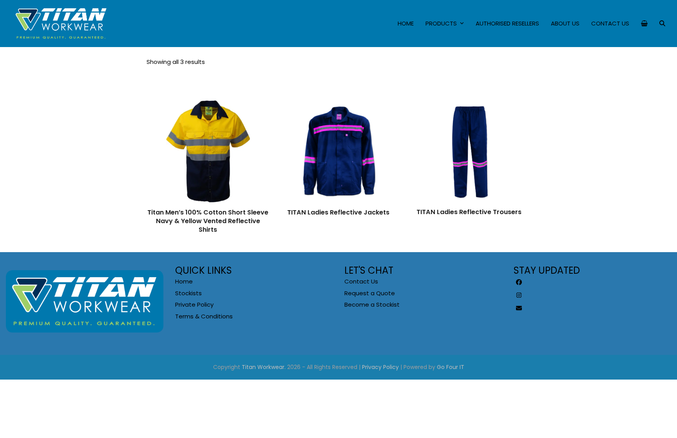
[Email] (519, 307)
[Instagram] (519, 295)
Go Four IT (450, 367)
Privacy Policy (380, 367)
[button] (644, 23)
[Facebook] (519, 282)
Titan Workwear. (264, 367)
